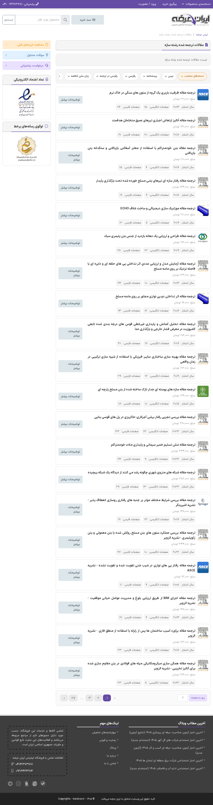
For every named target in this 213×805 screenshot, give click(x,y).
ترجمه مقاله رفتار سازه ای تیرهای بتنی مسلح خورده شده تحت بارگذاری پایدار (145, 181)
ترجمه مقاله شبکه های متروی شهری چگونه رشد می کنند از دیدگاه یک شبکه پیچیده (141, 472)
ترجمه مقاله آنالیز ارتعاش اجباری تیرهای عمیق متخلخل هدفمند (153, 120)
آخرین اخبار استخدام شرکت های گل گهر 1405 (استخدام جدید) (167, 740)
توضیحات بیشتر (70, 100)
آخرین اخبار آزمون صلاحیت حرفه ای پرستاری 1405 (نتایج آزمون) (166, 733)
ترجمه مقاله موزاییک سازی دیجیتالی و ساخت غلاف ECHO (157, 208)
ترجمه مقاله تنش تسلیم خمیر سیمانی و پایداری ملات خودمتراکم (153, 445)
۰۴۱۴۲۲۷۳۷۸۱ (24, 764)
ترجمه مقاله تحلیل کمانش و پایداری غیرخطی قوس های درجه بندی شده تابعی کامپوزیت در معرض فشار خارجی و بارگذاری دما (141, 327)
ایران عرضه (202, 35)
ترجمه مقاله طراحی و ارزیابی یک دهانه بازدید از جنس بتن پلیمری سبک (149, 236)
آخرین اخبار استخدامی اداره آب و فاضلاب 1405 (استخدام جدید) (166, 769)
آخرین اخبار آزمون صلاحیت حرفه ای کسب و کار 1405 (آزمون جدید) (168, 750)
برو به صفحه (198, 698)
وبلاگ (113, 748)
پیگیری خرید (169, 4)
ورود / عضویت (147, 4)
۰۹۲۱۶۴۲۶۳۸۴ (24, 771)
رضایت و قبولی (107, 740)
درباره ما (111, 756)
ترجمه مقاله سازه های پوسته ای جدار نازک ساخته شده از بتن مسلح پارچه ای (146, 389)
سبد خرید (86, 20)
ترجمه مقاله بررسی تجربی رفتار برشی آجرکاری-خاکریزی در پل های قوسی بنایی (144, 417)
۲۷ (73, 698)
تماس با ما (110, 764)
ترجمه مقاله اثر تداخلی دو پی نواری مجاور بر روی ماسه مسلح (155, 296)
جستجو (8, 20)
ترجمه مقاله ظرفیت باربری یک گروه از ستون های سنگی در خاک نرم (152, 93)
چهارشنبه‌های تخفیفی (104, 733)
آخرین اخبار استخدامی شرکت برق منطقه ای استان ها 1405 (169, 761)
